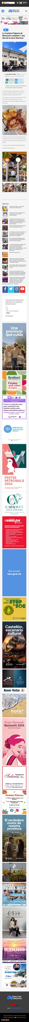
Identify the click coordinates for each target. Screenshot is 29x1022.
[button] (3, 11)
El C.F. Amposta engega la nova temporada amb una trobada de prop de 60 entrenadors (17, 239)
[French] (6, 1019)
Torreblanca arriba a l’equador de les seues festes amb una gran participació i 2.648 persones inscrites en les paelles (17, 233)
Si (7, 307)
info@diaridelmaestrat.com (16, 1008)
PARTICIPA (21, 76)
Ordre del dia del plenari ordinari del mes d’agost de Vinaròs (17, 226)
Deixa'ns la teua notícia (12, 76)
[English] (2, 1019)
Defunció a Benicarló (14, 252)
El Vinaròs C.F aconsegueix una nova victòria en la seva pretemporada (17, 214)
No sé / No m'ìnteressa (12, 311)
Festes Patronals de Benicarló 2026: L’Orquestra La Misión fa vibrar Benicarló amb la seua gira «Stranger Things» (17, 260)
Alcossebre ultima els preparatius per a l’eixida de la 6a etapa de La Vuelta (17, 266)
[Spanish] (8, 1019)
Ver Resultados (9, 316)
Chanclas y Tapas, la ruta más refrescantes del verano (16, 207)
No (7, 309)
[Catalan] (4, 1019)
